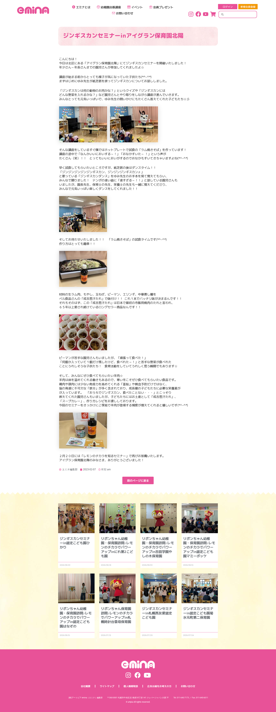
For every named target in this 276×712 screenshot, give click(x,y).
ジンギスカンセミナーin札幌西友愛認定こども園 (157, 613)
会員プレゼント (163, 7)
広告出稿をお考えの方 (159, 686)
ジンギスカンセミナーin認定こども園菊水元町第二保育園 (198, 613)
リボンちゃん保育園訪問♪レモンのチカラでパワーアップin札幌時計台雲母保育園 (117, 615)
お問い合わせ (124, 13)
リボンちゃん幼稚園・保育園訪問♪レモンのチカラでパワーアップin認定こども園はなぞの (76, 617)
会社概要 (85, 686)
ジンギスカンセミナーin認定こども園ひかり (75, 543)
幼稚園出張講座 (111, 7)
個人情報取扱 (131, 686)
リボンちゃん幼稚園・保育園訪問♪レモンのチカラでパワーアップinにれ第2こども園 (117, 547)
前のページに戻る (138, 480)
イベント (137, 7)
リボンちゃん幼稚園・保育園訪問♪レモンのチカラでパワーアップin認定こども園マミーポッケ (199, 547)
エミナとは (83, 7)
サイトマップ (107, 686)
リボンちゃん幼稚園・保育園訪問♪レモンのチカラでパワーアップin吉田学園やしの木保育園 (158, 547)
